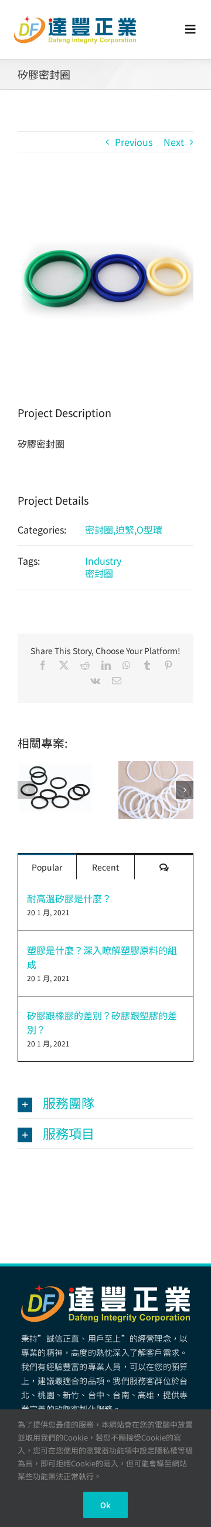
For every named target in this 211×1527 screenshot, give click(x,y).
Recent (105, 867)
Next (174, 142)
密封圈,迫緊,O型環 (123, 529)
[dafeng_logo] (75, 21)
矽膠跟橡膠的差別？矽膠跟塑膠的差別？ (102, 1022)
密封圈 (99, 573)
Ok (105, 1505)
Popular (47, 867)
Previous (133, 142)
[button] (26, 790)
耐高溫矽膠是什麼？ (69, 898)
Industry (103, 561)
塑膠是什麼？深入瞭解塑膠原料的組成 (102, 957)
